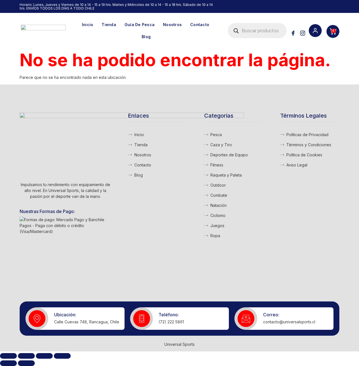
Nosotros (172, 24)
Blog (146, 36)
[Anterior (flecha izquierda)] (8, 363)
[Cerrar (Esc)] (62, 356)
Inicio (87, 24)
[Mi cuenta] (315, 30)
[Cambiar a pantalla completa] (26, 356)
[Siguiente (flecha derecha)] (26, 363)
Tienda (109, 24)
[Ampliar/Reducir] (8, 356)
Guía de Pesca (140, 24)
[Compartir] (44, 356)
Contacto (199, 24)
